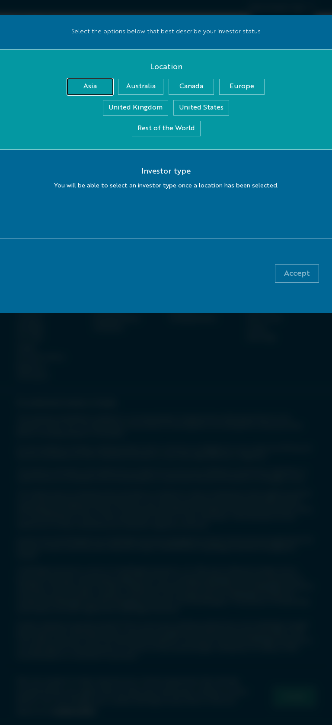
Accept (297, 273)
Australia (141, 86)
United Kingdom (136, 107)
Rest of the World (166, 128)
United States (201, 107)
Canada (191, 86)
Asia (90, 86)
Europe (242, 86)
